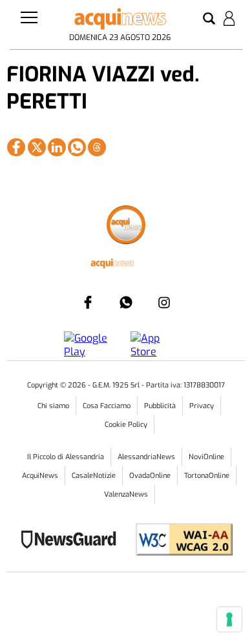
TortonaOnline (206, 476)
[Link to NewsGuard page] (72, 541)
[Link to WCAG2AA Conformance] (179, 541)
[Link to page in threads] (97, 147)
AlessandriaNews (146, 457)
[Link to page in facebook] (16, 147)
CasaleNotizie (94, 476)
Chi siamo (53, 406)
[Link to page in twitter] (37, 147)
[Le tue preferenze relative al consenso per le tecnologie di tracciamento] (229, 619)
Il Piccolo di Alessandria (65, 457)
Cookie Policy (126, 425)
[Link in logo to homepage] (120, 19)
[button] (209, 19)
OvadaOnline (150, 476)
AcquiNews (40, 476)
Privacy (201, 406)
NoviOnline (206, 457)
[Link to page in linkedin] (57, 147)
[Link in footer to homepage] (126, 226)
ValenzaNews (126, 494)
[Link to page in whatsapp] (77, 147)
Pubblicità (160, 406)
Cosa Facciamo (107, 406)
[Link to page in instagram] (164, 302)
